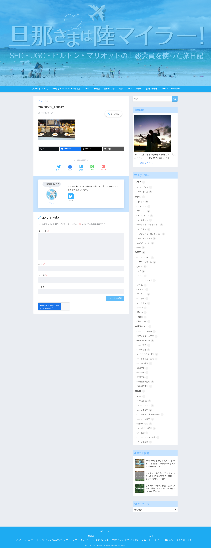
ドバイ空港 (143, 345)
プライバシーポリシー (170, 89)
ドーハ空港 (143, 350)
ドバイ (141, 276)
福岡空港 (142, 372)
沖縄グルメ (143, 321)
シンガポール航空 (146, 428)
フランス (142, 289)
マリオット (143, 211)
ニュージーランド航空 (147, 437)
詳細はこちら (146, 163)
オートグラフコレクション (149, 225)
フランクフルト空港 (146, 359)
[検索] (175, 99)
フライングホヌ (145, 405)
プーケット (143, 294)
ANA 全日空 (143, 401)
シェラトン (143, 229)
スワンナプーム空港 (146, 336)
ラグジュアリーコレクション (150, 234)
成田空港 (142, 368)
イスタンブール (145, 257)
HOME (107, 531)
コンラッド (143, 206)
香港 (107, 540)
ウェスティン (144, 220)
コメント (43, 231)
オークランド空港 (145, 331)
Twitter (71, 200)
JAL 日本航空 (144, 410)
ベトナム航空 (144, 442)
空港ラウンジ (109, 89)
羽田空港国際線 (145, 382)
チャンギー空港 (145, 340)
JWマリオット (144, 215)
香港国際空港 (144, 386)
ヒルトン (142, 202)
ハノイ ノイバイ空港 (147, 354)
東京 (140, 247)
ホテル (139, 89)
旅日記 (97, 89)
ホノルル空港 (144, 363)
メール (42, 275)
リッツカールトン (146, 238)
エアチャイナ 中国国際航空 (149, 414)
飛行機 (140, 391)
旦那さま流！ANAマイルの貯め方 (66, 89)
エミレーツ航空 (145, 419)
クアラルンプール (146, 262)
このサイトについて (40, 89)
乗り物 (141, 312)
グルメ (141, 267)
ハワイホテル (144, 192)
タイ (140, 271)
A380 (140, 396)
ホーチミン (143, 303)
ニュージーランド (145, 280)
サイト (41, 286)
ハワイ (87, 89)
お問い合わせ (151, 89)
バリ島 (141, 285)
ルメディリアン (145, 243)
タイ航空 (142, 433)
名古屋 (141, 317)
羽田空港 (142, 377)
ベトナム (142, 299)
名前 (41, 264)
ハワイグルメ (144, 187)
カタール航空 (144, 424)
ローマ (141, 308)
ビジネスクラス (125, 89)
